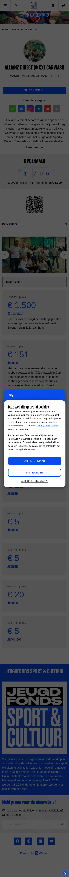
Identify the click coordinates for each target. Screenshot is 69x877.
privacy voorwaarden (47, 425)
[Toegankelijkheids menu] (65, 873)
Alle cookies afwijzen (34, 481)
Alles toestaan (34, 461)
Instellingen (34, 472)
